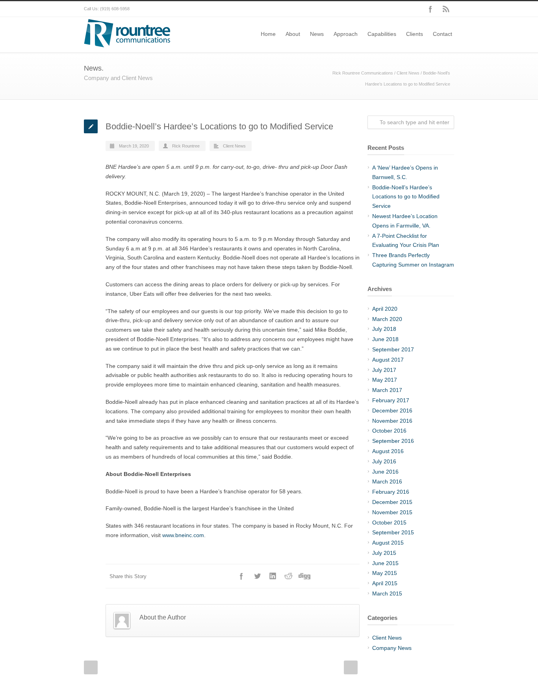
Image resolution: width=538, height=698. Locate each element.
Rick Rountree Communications (362, 73)
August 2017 (388, 359)
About (293, 34)
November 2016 (392, 421)
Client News (408, 73)
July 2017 (384, 370)
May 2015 (384, 573)
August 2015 (388, 542)
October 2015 (389, 522)
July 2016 (384, 461)
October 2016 (389, 430)
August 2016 (388, 451)
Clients (414, 34)
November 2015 (392, 512)
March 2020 (387, 319)
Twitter (257, 576)
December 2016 (392, 410)
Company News (392, 648)
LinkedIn (273, 576)
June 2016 (385, 471)
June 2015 (385, 563)
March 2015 (387, 593)
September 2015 (393, 532)
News (317, 34)
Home (268, 34)
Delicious (320, 576)
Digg (304, 576)
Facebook (430, 9)
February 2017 (390, 400)
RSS (446, 9)
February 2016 (390, 492)
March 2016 (387, 481)
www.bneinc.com (183, 535)
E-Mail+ (352, 576)
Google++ (336, 576)
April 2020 (384, 309)
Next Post (351, 667)
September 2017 (393, 349)
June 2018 (385, 339)
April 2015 (384, 583)
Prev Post (91, 667)
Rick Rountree (186, 146)
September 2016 (393, 441)
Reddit (289, 576)
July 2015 (384, 553)
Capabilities (381, 34)
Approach (346, 34)
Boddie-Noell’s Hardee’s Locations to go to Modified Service (406, 196)
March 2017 (387, 390)
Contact (442, 34)
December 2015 (392, 502)
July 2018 (384, 329)
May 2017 (384, 380)
